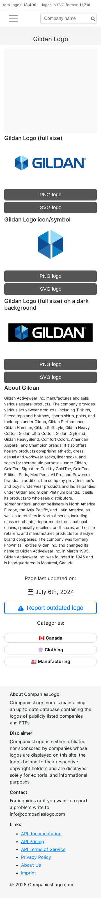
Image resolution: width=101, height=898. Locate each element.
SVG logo (50, 207)
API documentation (41, 833)
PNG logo (50, 194)
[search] (91, 18)
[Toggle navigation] (13, 18)
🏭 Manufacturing (50, 661)
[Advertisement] (50, 88)
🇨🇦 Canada (50, 638)
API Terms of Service (43, 849)
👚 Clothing (50, 649)
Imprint (28, 873)
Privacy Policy (36, 857)
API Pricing (32, 841)
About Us (31, 865)
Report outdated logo (55, 607)
